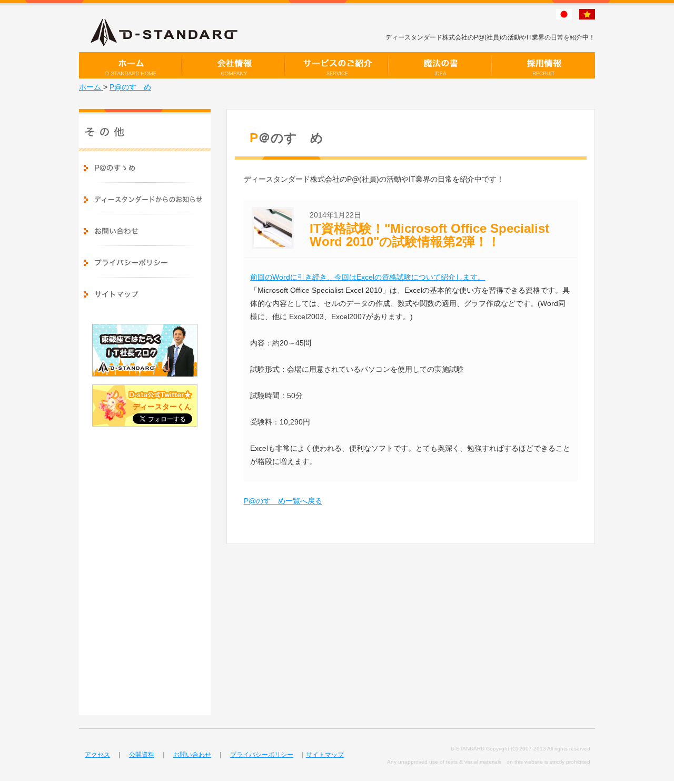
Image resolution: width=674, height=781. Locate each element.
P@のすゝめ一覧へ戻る (283, 501)
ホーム (91, 87)
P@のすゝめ (130, 87)
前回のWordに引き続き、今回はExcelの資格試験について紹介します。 (367, 277)
